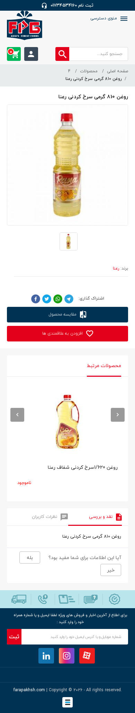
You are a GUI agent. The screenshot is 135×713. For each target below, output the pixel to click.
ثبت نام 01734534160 (72, 5)
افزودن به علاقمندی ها (63, 333)
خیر (111, 570)
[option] (67, 440)
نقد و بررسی (100, 517)
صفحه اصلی (117, 71)
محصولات (89, 71)
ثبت (14, 637)
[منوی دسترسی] (123, 19)
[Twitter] (46, 298)
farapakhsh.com (29, 690)
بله (30, 558)
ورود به (31, 54)
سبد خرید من (11, 52)
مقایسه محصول (63, 314)
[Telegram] (68, 298)
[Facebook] (35, 298)
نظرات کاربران (44, 517)
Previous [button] (17, 415)
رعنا (116, 268)
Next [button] (118, 415)
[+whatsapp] (57, 298)
